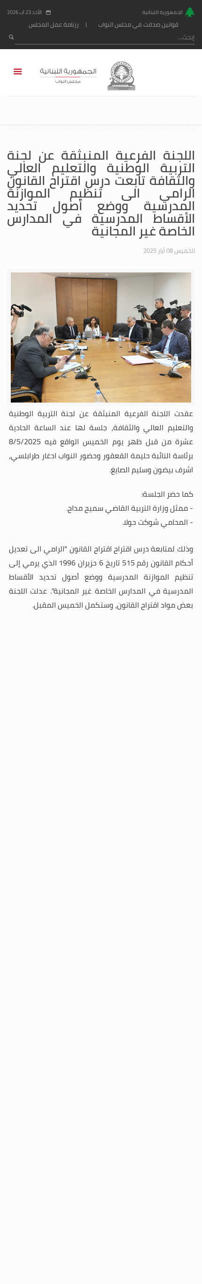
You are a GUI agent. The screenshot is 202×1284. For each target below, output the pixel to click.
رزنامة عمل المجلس (54, 24)
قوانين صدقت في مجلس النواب (138, 24)
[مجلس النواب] (101, 75)
